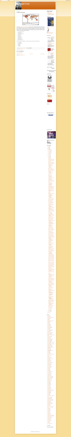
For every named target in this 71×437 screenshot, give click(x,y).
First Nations (49, 355)
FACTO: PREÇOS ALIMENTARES (50, 213)
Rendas (48, 405)
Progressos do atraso (50, 399)
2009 (48, 148)
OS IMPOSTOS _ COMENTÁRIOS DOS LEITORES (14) (51, 293)
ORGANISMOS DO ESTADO (51, 14)
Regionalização (49, 403)
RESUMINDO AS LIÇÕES (51, 284)
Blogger (39, 431)
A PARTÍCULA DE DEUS (51, 259)
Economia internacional (50, 342)
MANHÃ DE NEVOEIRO (51, 204)
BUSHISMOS (49, 161)
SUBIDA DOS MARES (50, 214)
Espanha (49, 349)
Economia (49, 341)
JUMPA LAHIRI (50, 277)
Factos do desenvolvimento (51, 354)
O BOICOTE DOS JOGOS (51, 243)
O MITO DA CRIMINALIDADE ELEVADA (50, 245)
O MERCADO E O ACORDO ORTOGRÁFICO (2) (50, 239)
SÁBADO (49, 191)
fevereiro (49, 310)
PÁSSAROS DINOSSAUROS (50, 173)
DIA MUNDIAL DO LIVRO (51, 189)
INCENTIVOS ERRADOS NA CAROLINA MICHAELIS (51, 304)
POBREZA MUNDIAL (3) (51, 188)
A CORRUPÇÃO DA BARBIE (50, 165)
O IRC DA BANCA (50, 307)
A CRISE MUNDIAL (50, 246)
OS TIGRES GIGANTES (50, 282)
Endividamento (49, 346)
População (49, 391)
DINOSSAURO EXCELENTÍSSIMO (50, 208)
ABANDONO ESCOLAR (51, 305)
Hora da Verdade (49, 362)
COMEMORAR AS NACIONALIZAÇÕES (51, 232)
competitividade (49, 327)
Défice (48, 331)
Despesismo (49, 337)
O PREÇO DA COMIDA (50, 296)
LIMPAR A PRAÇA (50, 168)
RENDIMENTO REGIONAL (51, 159)
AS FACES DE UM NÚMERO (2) (50, 252)
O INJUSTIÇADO (50, 203)
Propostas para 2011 (50, 400)
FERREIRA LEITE (50, 164)
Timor (48, 412)
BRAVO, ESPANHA (50, 227)
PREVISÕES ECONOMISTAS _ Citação (50, 197)
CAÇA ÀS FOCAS (50, 308)
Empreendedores (50, 345)
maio (49, 156)
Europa (48, 352)
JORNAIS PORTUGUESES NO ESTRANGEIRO (51, 187)
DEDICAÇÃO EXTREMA (51, 162)
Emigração (49, 344)
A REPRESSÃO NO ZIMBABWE (50, 184)
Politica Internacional (50, 390)
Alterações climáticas (50, 317)
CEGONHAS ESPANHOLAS (50, 289)
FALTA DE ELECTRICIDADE (50, 171)
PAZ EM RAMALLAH (50, 216)
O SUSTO (49, 174)
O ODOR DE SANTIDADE (51, 229)
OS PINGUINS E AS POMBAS (50, 167)
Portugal (49, 392)
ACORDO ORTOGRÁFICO (51, 257)
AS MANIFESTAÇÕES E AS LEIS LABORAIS (51, 223)
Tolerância (49, 413)
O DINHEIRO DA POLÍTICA (51, 278)
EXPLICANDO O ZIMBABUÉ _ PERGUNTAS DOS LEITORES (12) (50, 298)
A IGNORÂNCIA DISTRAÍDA (50, 285)
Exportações (49, 353)
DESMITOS (23, 4)
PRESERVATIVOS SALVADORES (50, 253)
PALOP (48, 385)
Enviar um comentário (20, 52)
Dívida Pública (49, 340)
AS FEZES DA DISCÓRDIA (51, 280)
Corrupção (49, 328)
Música (48, 382)
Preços (48, 394)
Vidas (48, 421)
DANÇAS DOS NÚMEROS (51, 163)
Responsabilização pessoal (51, 406)
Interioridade (49, 367)
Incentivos (49, 365)
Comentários (49, 326)
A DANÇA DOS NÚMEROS (51, 250)
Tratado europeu (49, 417)
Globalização (49, 360)
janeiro (49, 311)
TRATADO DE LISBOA (50, 228)
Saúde (48, 408)
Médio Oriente (49, 375)
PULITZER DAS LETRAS (51, 258)
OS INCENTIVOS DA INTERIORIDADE (50, 222)
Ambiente (49, 318)
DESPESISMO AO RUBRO (52, 37)
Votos (48, 422)
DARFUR (49, 192)
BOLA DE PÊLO (50, 185)
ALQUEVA (49, 273)
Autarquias (49, 321)
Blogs (48, 322)
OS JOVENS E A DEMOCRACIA (50, 183)
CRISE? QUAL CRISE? (50, 217)
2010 (48, 147)
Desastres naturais (50, 332)
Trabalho (49, 414)
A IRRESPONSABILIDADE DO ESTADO (51, 276)
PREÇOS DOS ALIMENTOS (50, 176)
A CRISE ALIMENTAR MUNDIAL (50, 247)
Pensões (49, 386)
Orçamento (49, 384)
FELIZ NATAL (52, 48)
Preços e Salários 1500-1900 (51, 395)
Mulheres (49, 381)
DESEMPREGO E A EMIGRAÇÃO (50, 195)
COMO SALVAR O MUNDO (51, 269)
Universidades (49, 419)
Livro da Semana (49, 371)
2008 (48, 149)
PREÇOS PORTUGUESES (51, 207)
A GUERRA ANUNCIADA (51, 177)
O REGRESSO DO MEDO (51, 256)
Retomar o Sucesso (50, 407)
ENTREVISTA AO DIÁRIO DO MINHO (51, 194)
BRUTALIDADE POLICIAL (51, 169)
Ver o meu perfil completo (50, 33)
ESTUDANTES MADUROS (51, 170)
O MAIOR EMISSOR (50, 219)
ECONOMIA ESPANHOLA (51, 283)
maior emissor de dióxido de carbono (24, 26)
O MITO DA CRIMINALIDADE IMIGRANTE (50, 206)
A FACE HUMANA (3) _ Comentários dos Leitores (50, 295)
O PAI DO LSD (49, 158)
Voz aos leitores (49, 423)
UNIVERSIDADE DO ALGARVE (50, 241)
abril (48, 157)
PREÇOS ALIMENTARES (51, 254)
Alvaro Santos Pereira (50, 32)
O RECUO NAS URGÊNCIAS (50, 179)
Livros (48, 372)
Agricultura (49, 316)
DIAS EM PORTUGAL (50, 201)
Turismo (48, 418)
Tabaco (48, 411)
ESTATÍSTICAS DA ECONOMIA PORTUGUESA (51, 13)
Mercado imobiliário (50, 377)
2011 (48, 146)
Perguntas (49, 387)
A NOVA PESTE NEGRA (51, 202)
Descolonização (49, 333)
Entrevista (49, 348)
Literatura (49, 370)
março (49, 309)
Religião (49, 404)
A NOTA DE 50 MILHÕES (51, 233)
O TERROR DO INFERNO (51, 255)
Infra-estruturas (49, 366)
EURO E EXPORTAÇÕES (51, 160)
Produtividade (49, 398)
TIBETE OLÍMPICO (50, 268)
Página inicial (49, 12)
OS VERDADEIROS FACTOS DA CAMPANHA (51, 43)
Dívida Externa (49, 339)
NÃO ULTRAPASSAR (50, 218)
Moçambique (49, 380)
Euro (48, 351)
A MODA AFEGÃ (50, 242)
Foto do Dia (49, 357)
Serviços (49, 409)
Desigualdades (49, 336)
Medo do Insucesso (50, 376)
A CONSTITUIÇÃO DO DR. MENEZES (51, 270)
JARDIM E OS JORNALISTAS (50, 281)
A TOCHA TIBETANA (50, 249)
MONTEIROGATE (50, 200)
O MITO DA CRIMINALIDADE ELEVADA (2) (50, 226)
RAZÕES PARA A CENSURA (52, 59)
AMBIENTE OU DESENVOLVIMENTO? (51, 190)
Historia (48, 361)
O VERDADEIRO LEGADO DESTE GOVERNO (52, 53)
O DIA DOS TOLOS (50, 306)
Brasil (48, 323)
